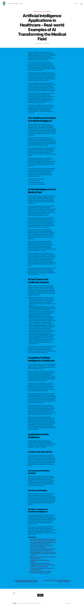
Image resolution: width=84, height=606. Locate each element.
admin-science (39, 43)
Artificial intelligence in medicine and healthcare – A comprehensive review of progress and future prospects (43, 554)
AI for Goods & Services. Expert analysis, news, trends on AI (29, 603)
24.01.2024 (47, 43)
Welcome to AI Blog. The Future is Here (42, 11)
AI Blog (75, 3)
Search (14, 593)
